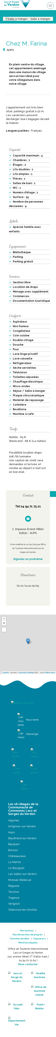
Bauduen (14, 844)
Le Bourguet (16, 868)
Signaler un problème (28, 559)
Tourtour (13, 891)
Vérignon (14, 903)
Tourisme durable (19, 938)
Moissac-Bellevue (19, 879)
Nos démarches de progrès (27, 934)
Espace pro (39, 938)
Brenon (13, 850)
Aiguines (13, 820)
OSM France (50, 673)
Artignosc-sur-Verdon (22, 826)
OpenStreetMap (26, 673)
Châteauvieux (17, 856)
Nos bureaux (27, 930)
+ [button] (4, 618)
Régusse (13, 885)
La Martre (14, 862)
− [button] (4, 623)
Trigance (13, 897)
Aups (11, 832)
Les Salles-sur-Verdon (22, 874)
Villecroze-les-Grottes (22, 909)
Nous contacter (28, 964)
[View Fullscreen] (4, 629)
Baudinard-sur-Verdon (22, 838)
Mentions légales (28, 942)
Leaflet (5, 673)
